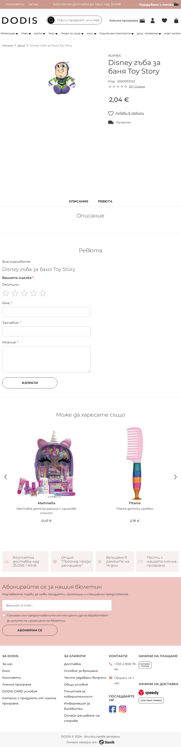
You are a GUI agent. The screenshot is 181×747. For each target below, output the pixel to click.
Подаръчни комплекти (114, 33)
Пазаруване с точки (156, 5)
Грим (24, 33)
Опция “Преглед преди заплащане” (76, 561)
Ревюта (105, 201)
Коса (90, 33)
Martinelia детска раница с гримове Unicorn (46, 511)
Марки (176, 33)
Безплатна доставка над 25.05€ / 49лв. (26, 561)
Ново (167, 33)
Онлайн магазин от (81, 742)
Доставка (72, 664)
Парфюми (151, 33)
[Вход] (152, 20)
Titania (135, 503)
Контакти (15, 4)
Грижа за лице (70, 33)
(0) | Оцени (137, 86)
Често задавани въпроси (85, 678)
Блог (6, 671)
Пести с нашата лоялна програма (161, 561)
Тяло (51, 33)
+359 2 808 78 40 (125, 666)
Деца (140, 33)
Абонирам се (29, 630)
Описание (78, 201)
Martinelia (46, 503)
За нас (33, 4)
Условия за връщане (81, 671)
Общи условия (76, 684)
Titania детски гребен (134, 509)
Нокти (38, 33)
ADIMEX (114, 55)
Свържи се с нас (124, 680)
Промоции (7, 33)
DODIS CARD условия (19, 691)
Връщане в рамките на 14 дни (117, 561)
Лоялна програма (123, 20)
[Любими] (164, 20)
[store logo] (19, 20)
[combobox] (74, 20)
